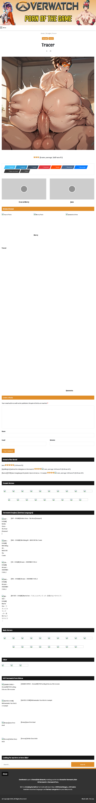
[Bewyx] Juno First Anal (28, 722)
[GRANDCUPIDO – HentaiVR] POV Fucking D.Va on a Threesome (40, 684)
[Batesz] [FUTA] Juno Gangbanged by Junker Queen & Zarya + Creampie (24, 473)
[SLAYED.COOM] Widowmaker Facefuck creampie (36, 700)
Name (4, 431)
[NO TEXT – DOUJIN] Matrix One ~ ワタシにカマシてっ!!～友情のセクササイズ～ (36, 596)
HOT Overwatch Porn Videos (13, 678)
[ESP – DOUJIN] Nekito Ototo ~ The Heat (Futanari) (26, 518)
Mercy (36, 235)
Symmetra (69, 391)
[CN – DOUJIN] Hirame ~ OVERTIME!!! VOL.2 (24, 562)
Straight (48, 33)
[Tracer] (16, 229)
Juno (3, 465)
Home (43, 33)
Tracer (51, 38)
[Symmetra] (80, 300)
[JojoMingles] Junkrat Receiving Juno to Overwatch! (18, 469)
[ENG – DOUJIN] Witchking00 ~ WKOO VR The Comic (26, 540)
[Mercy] (48, 223)
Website (52, 440)
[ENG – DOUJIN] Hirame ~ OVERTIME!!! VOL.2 (24, 579)
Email (3, 440)
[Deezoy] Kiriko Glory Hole (29, 738)
